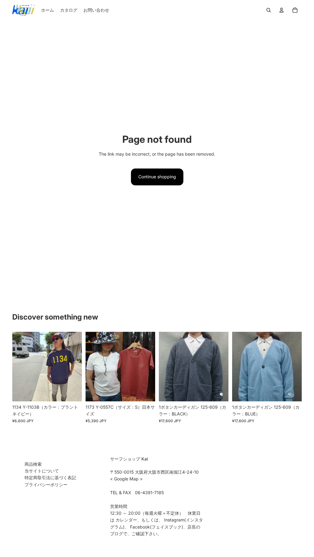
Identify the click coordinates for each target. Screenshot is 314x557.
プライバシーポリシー (46, 484)
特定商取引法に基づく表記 (50, 477)
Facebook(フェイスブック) (156, 526)
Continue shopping (157, 176)
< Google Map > (126, 478)
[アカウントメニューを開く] (281, 10)
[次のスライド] (77, 366)
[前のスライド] (17, 366)
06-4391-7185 (149, 492)
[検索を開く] (268, 10)
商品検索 (33, 464)
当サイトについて (42, 470)
